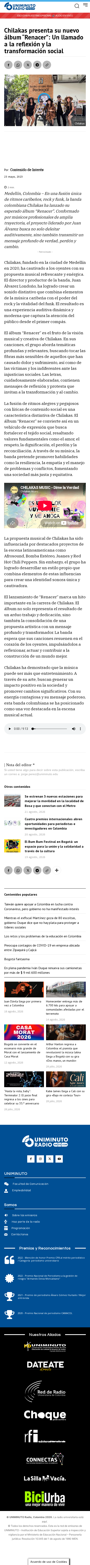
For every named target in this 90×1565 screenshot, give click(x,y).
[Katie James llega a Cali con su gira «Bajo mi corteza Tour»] (66, 1079)
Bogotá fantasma (17, 959)
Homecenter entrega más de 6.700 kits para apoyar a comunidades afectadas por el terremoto (65, 1007)
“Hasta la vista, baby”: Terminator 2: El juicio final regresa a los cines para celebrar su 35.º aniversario (21, 1097)
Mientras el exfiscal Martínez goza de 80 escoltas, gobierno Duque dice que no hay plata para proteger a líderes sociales (41, 922)
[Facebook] (8, 65)
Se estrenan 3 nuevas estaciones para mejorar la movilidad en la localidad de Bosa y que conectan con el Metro (54, 801)
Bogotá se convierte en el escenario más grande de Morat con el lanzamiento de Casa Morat (22, 1050)
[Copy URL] (47, 65)
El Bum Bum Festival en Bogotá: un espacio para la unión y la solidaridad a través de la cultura (54, 846)
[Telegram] (37, 65)
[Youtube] (59, 1159)
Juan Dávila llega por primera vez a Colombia (22, 1003)
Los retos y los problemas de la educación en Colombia (42, 936)
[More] (56, 870)
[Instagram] (40, 1159)
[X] (27, 65)
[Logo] (20, 6)
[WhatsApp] (18, 65)
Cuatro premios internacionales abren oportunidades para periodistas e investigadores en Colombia (53, 823)
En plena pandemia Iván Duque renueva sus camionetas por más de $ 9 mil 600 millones (43, 970)
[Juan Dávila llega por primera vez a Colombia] (24, 989)
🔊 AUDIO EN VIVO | (62, 16)
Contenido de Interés (27, 169)
